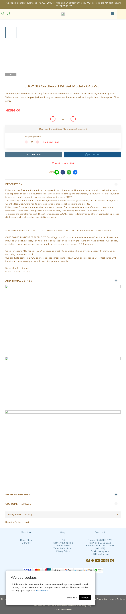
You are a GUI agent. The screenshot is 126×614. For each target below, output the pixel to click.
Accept (85, 597)
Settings (72, 597)
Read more (42, 590)
